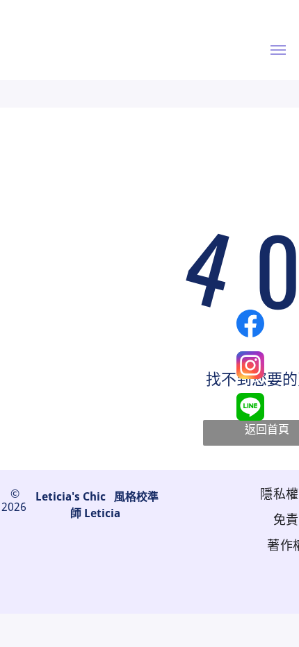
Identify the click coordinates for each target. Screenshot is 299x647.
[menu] (278, 50)
